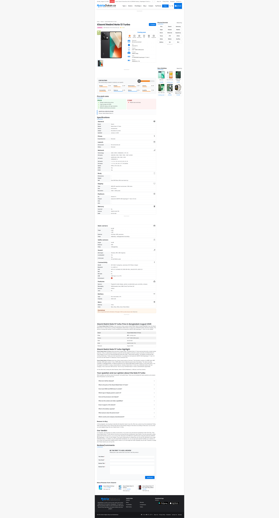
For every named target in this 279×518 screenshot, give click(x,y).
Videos (141, 506)
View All (179, 22)
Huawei (170, 29)
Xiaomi (129, 37)
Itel (170, 42)
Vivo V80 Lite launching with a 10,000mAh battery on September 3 (130, 1)
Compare (151, 5)
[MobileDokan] (106, 5)
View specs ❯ (106, 489)
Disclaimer (172, 1)
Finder (165, 6)
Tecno (161, 35)
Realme (178, 29)
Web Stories (129, 506)
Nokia (161, 39)
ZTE (170, 35)
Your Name (102, 456)
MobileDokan (115, 514)
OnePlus (178, 39)
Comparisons (143, 504)
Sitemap (180, 514)
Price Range (138, 5)
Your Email (102, 460)
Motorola (169, 32)
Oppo (161, 29)
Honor (161, 32)
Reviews (142, 502)
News (127, 502)
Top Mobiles (129, 504)
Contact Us (178, 1)
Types (123, 5)
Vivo (161, 26)
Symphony (178, 32)
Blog (144, 5)
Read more (135, 311)
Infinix (178, 35)
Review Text (102, 466)
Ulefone (161, 42)
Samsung (178, 26)
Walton (170, 39)
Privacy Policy (166, 1)
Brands (130, 5)
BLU (178, 42)
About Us (159, 1)
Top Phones (158, 5)
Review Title (102, 463)
